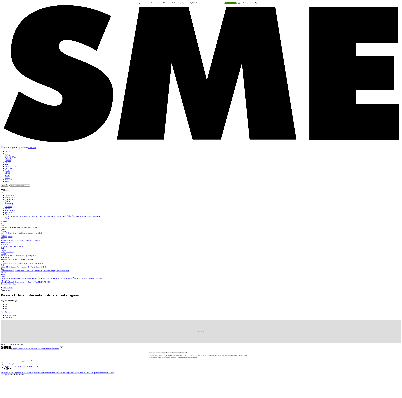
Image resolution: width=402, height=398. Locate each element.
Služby (147, 3)
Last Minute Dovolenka (167, 3)
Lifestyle (8, 216)
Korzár (10, 237)
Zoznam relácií (29, 259)
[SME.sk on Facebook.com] (2, 369)
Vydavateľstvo (37, 373)
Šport (64, 216)
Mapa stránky (55, 349)
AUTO (7, 174)
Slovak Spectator (26, 373)
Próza (77, 216)
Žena (2, 269)
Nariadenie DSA (83, 373)
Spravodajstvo (5, 259)
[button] (201, 189)
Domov (3, 231)
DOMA (16, 282)
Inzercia (44, 373)
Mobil (8, 267)
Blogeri (7, 218)
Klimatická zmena (27, 233)
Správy (141, 3)
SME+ (3, 248)
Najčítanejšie (12, 227)
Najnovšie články (11, 195)
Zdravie (3, 272)
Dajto (29, 282)
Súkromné (34, 216)
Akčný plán (93, 373)
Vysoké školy (38, 233)
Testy (9, 263)
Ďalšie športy (25, 255)
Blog (2, 146)
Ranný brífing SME (34, 227)
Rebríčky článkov (7, 312)
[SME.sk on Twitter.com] (4, 369)
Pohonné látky (39, 263)
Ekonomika (9, 203)
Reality (16, 240)
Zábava (53, 216)
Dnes (7, 282)
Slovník (176, 3)
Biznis (11, 240)
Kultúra (7, 209)
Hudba (3, 252)
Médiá (68, 216)
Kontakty (14, 349)
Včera (3, 282)
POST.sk (4, 222)
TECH (7, 176)
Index (3, 239)
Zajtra (11, 282)
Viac (197, 3)
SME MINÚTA (10, 157)
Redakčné (4, 246)
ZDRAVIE (8, 179)
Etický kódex (41, 349)
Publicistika (14, 259)
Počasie (7, 155)
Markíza (21, 282)
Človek (38, 267)
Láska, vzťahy (15, 271)
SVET (7, 164)
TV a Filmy (10, 252)
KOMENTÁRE (10, 166)
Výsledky (33, 255)
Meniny (66, 271)
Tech (2, 265)
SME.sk (7, 151)
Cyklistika (17, 255)
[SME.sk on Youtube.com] (9, 369)
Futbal (3, 255)
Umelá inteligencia (44, 216)
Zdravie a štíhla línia (27, 271)
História (59, 216)
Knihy (89, 216)
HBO (48, 282)
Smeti (3, 274)
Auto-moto (8, 212)
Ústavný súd (17, 233)
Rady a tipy (60, 271)
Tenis (12, 255)
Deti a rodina (38, 271)
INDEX (7, 163)
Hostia (10, 246)
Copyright (6, 374)
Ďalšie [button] (7, 214)
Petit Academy (64, 373)
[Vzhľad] (251, 3)
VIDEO (7, 172)
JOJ (26, 282)
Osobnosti (9, 233)
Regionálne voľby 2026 (188, 3)
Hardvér (13, 267)
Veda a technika (10, 210)
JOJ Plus (35, 282)
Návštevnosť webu (53, 373)
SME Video (5, 257)
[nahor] (61, 349)
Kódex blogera (96, 216)
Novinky (4, 263)
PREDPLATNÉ (230, 3)
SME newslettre (22, 227)
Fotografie (14, 216)
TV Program (5, 280)
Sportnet (3, 254)
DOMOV (8, 159)
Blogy (3, 276)
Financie (21, 240)
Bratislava (4, 237)
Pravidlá (14, 263)
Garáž (19, 263)
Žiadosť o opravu (108, 373)
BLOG (7, 181)
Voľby (3, 233)
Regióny (8, 161)
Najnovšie (4, 227)
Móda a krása (5, 271)
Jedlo (20, 216)
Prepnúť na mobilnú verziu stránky (12, 344)
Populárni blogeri (10, 199)
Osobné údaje (73, 373)
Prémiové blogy (10, 197)
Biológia (43, 267)
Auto (2, 261)
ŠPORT (7, 170)
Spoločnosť (9, 205)
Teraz (3, 225)
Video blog (83, 216)
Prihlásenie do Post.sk (8, 373)
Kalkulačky (36, 240)
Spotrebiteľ (28, 240)
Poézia (72, 216)
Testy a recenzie (22, 267)
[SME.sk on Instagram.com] (7, 369)
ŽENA (7, 178)
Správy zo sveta (6, 242)
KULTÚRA (9, 168)
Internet (3, 267)
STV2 (40, 282)
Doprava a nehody (27, 263)
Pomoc (48, 349)
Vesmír (33, 267)
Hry (180, 3)
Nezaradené (26, 216)
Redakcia (20, 349)
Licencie (100, 373)
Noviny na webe (155, 3)
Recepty (52, 271)
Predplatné (33, 349)
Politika (7, 201)
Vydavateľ (27, 349)
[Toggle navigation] (2, 192)
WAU (44, 282)
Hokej (7, 255)
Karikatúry (20, 246)
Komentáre (4, 244)
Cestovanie (8, 207)
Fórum (15, 246)
